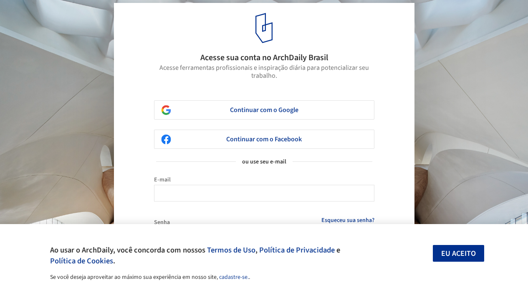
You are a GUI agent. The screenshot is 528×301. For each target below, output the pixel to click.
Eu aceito (458, 253)
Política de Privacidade (297, 250)
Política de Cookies (81, 260)
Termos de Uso (231, 250)
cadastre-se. (234, 277)
